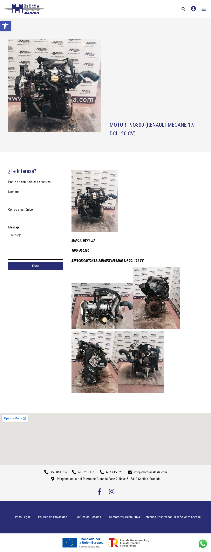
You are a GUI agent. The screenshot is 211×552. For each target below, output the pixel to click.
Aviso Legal (22, 517)
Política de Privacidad (52, 517)
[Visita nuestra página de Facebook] (99, 491)
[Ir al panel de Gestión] (193, 8)
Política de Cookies (88, 517)
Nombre (13, 192)
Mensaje (14, 227)
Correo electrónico (20, 210)
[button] (5, 26)
